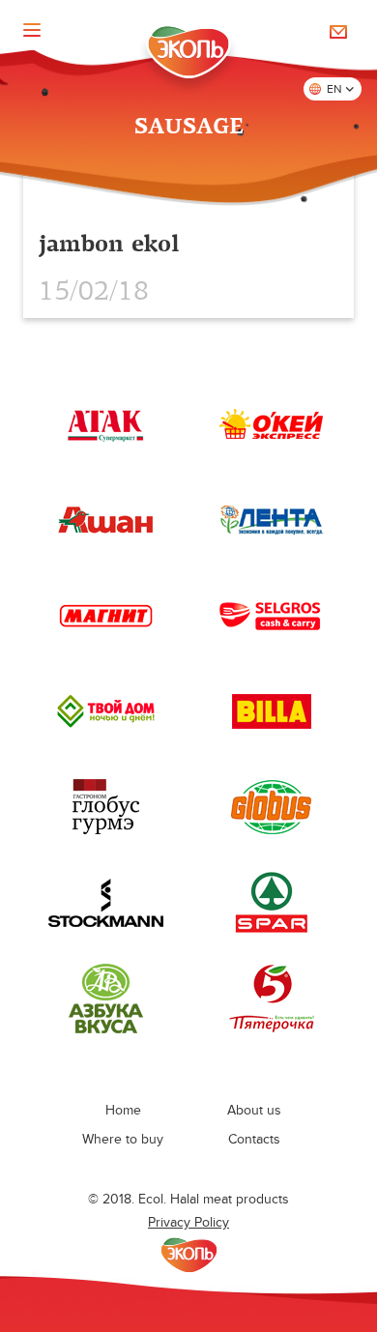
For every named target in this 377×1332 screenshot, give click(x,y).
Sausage (189, 126)
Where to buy (122, 1139)
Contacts (254, 1139)
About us (254, 1110)
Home (123, 1110)
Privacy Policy (188, 1222)
